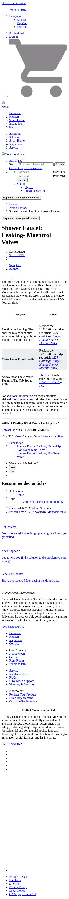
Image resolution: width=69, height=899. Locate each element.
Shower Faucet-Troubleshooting (44, 501)
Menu (5, 106)
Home (13, 204)
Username (59, 171)
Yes (13, 467)
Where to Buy (17, 9)
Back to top (16, 443)
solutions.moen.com (20, 399)
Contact (14, 643)
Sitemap (14, 883)
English (21, 19)
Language (15, 16)
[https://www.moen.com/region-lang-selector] (63, 436)
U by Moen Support (21, 681)
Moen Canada (23, 436)
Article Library (18, 207)
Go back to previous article (25, 168)
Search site (15, 160)
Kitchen (14, 116)
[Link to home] (13, 154)
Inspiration (15, 123)
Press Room (16, 660)
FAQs (12, 677)
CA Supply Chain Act (22, 894)
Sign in (13, 36)
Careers (13, 657)
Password (59, 175)
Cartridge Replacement (23, 701)
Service (13, 127)
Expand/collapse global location (20, 218)
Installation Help (19, 674)
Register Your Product (22, 694)
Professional (16, 33)
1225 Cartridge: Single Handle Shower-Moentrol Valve (49, 338)
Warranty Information (22, 684)
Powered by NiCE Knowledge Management (37, 511)
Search (13, 164)
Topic (20, 494)
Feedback (15, 880)
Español (22, 23)
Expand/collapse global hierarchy (21, 197)
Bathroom (15, 113)
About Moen (17, 653)
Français (22, 26)
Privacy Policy (18, 887)
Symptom (15, 265)
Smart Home (17, 120)
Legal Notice (17, 890)
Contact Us (8, 429)
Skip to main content (14, 3)
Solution (14, 268)
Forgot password (35, 190)
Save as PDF (17, 255)
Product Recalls (18, 876)
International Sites (52, 436)
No (12, 471)
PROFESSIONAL (13, 626)
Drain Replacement (21, 698)
